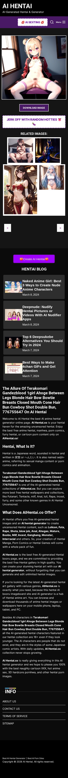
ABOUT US (9, 701)
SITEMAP (8, 723)
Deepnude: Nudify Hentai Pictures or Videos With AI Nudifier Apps (41, 313)
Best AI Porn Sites (36, 758)
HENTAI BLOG (34, 269)
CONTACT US (11, 708)
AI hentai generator (34, 523)
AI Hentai (17, 6)
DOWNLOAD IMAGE (34, 107)
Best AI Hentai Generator (13, 758)
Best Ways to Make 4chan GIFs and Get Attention (38, 366)
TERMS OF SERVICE (15, 716)
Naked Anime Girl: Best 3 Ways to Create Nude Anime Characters (41, 285)
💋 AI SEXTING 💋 (32, 22)
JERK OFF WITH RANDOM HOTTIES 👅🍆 (34, 122)
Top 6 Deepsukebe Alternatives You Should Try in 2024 (42, 341)
